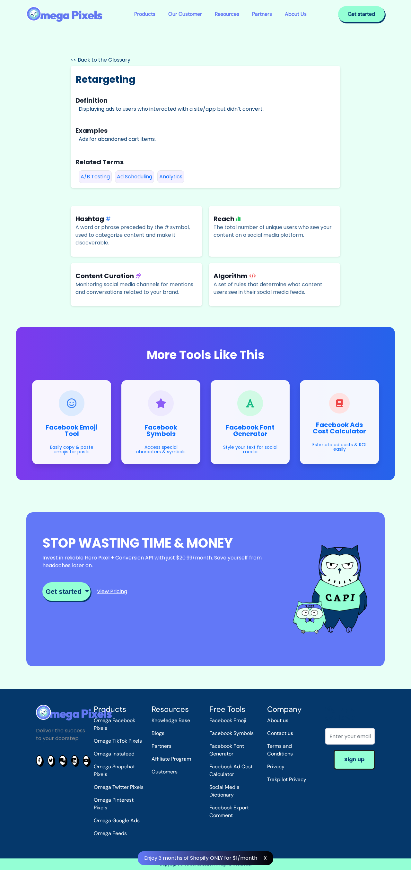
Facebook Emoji (227, 720)
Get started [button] (361, 14)
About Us (296, 14)
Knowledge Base (171, 720)
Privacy (275, 766)
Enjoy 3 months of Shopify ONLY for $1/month (200, 858)
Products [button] (144, 14)
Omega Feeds (110, 833)
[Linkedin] (74, 760)
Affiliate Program (171, 758)
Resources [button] (227, 14)
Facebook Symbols (231, 733)
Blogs (158, 733)
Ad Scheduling (134, 176)
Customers (165, 771)
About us (277, 720)
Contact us (280, 733)
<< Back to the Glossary (100, 60)
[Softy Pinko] (74, 712)
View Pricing (112, 591)
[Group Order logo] (64, 14)
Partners (262, 14)
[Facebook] (39, 760)
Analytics (170, 176)
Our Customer (185, 14)
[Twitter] (51, 760)
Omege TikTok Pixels (118, 741)
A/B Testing (95, 176)
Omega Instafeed (114, 753)
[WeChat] (62, 760)
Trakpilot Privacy (286, 779)
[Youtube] (86, 760)
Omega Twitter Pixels (119, 787)
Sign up (354, 759)
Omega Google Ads (117, 820)
